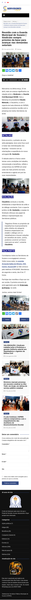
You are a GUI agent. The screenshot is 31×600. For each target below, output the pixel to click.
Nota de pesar (6, 550)
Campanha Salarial (7, 535)
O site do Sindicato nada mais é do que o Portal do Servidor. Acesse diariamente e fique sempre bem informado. (15, 513)
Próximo (23, 319)
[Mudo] (22, 80)
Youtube (8, 2)
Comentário (6, 444)
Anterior (7, 319)
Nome (4, 454)
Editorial (4, 539)
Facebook (2, 2)
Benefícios (5, 531)
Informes (4, 546)
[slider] (26, 79)
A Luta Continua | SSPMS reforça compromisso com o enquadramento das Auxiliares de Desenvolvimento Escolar (15, 421)
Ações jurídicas (6, 523)
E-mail (4, 461)
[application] (15, 80)
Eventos (4, 542)
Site (3, 469)
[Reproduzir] (4, 80)
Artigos (4, 527)
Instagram (5, 2)
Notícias (19, 49)
